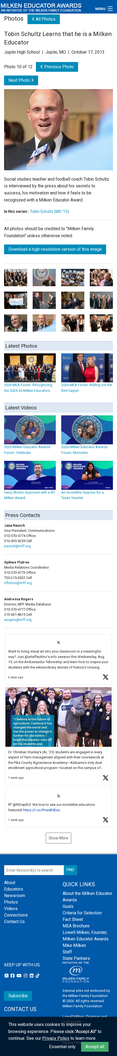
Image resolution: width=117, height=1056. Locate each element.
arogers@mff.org (18, 620)
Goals (68, 906)
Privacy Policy (55, 1038)
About (9, 882)
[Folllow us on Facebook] (13, 975)
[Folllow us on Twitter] (7, 975)
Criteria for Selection (82, 912)
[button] (58, 659)
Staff (67, 951)
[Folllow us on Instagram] (26, 975)
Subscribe (18, 995)
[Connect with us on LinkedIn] (32, 975)
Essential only (62, 1046)
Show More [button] (58, 838)
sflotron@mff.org (18, 583)
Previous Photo (58, 66)
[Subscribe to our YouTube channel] (19, 975)
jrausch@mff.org (17, 546)
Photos (11, 902)
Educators (13, 889)
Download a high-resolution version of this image (55, 249)
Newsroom (14, 895)
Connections (16, 915)
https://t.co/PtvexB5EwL (42, 810)
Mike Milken (74, 945)
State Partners (76, 958)
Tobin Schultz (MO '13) (49, 211)
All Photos (45, 19)
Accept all (94, 1046)
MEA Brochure (76, 925)
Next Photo (19, 80)
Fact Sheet (73, 919)
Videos (11, 908)
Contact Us (14, 921)
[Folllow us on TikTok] (37, 975)
